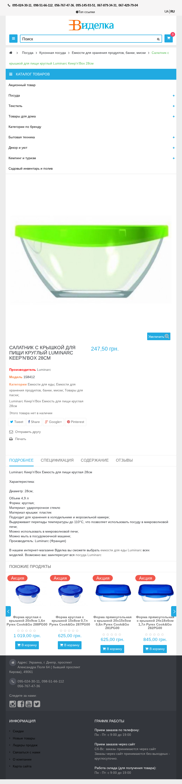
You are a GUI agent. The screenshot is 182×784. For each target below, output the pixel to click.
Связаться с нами (26, 752)
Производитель (22, 369)
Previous (8, 611)
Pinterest (77, 422)
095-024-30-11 (29, 681)
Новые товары (24, 738)
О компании (22, 759)
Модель (16, 377)
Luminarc (44, 369)
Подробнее (21, 460)
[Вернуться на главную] (10, 52)
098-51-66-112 (53, 681)
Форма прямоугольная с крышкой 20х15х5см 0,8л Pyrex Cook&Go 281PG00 (112, 622)
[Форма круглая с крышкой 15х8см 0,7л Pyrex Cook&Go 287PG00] (69, 592)
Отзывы (124, 460)
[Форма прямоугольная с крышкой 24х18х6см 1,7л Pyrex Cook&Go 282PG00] (155, 592)
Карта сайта (22, 766)
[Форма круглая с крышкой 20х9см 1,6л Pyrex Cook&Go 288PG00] (27, 592)
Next (173, 611)
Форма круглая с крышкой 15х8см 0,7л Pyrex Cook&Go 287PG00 (69, 620)
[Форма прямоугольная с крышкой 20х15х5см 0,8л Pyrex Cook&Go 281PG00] (112, 592)
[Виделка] (91, 25)
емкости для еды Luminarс (121, 550)
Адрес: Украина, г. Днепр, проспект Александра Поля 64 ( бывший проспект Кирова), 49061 (44, 667)
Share (35, 422)
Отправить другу (28, 432)
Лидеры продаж (25, 745)
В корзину (29, 645)
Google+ (55, 422)
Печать (20, 439)
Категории (18, 384)
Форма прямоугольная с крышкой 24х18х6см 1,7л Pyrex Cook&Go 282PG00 (155, 622)
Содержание (95, 460)
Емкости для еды (41, 384)
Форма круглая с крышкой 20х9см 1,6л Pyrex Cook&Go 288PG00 (27, 620)
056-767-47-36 (29, 686)
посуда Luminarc (88, 555)
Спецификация (57, 460)
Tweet (18, 422)
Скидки (18, 731)
